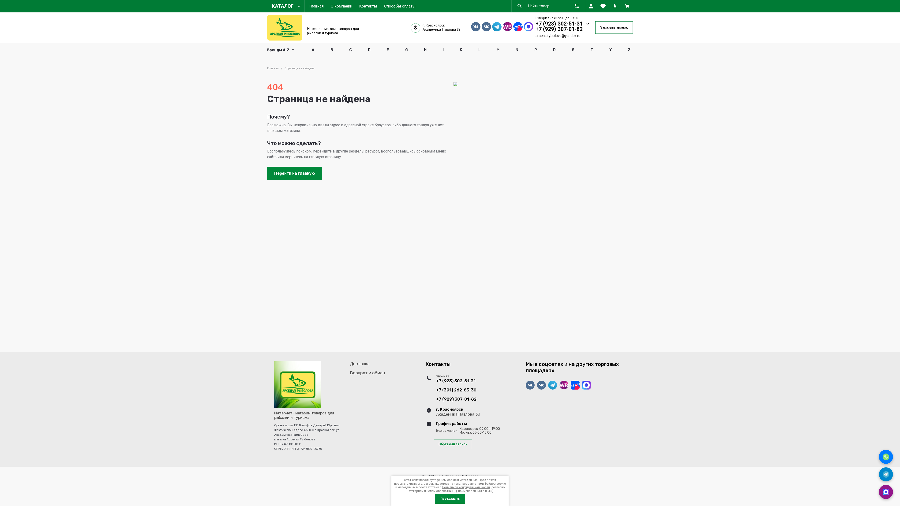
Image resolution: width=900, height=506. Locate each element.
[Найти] (519, 6)
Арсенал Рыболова (334, 23)
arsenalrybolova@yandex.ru (558, 35)
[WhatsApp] (886, 492)
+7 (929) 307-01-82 (559, 29)
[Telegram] (886, 474)
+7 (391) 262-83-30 (456, 390)
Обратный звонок (453, 444)
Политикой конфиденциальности (466, 487)
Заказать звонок (614, 27)
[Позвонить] (886, 457)
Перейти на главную (294, 173)
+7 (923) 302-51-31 (559, 24)
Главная (273, 68)
